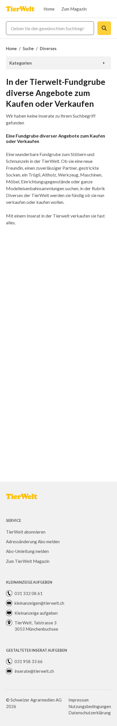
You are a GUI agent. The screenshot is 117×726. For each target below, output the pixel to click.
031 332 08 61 (28, 593)
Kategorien (20, 62)
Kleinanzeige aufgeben (36, 613)
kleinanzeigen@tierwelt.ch (39, 603)
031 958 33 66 (28, 661)
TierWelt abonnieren (25, 531)
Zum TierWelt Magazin (27, 561)
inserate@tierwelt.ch (34, 671)
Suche (28, 48)
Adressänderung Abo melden (33, 541)
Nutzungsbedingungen (89, 706)
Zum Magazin (74, 8)
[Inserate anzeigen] (104, 28)
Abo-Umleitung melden (27, 551)
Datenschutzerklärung (89, 712)
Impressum (78, 699)
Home (49, 8)
